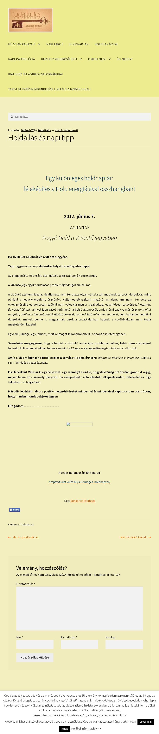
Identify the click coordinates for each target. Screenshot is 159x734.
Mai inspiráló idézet (25, 537)
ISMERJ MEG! (96, 59)
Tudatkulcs (44, 130)
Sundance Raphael (83, 501)
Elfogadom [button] (146, 727)
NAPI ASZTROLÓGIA (21, 59)
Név (19, 637)
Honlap (110, 637)
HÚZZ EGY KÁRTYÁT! (21, 44)
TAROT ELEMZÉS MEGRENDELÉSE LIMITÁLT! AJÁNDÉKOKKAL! (49, 89)
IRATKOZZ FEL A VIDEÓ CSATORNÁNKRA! (35, 74)
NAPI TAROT (54, 44)
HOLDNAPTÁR (78, 44)
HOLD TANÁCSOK (106, 44)
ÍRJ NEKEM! (124, 59)
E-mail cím (69, 637)
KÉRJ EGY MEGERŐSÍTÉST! (59, 59)
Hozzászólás (25, 584)
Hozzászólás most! (66, 130)
